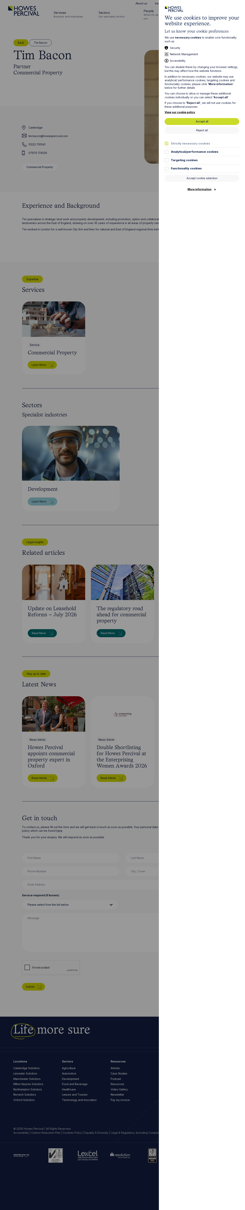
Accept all (202, 121)
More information (200, 189)
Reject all (202, 130)
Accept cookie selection (202, 178)
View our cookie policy (180, 112)
